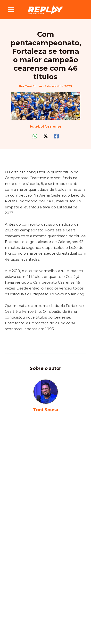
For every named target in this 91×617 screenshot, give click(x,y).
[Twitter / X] (45, 136)
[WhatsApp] (35, 136)
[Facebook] (56, 136)
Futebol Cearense (45, 126)
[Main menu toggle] (11, 10)
